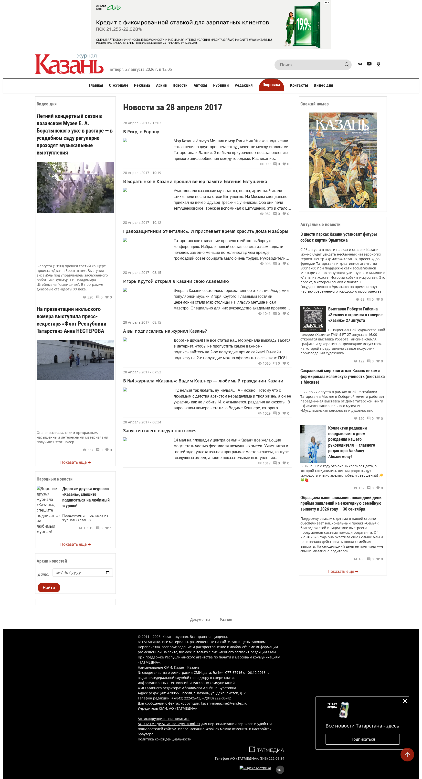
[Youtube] (369, 65)
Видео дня (323, 85)
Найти (49, 587)
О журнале (118, 85)
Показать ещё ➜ (75, 462)
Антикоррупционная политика (164, 718)
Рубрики (221, 85)
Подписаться (362, 739)
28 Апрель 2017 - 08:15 (142, 272)
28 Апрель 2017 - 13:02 (142, 123)
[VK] (360, 65)
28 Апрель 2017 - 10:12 (142, 222)
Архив (161, 85)
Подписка (271, 84)
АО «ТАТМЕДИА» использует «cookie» (169, 723)
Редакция (244, 85)
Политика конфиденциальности (164, 739)
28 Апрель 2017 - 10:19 (142, 172)
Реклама (142, 85)
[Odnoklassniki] (378, 65)
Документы (200, 619)
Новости (180, 85)
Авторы (200, 85)
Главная (96, 85)
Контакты (299, 85)
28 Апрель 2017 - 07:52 (142, 372)
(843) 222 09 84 (272, 758)
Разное (226, 619)
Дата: (43, 574)
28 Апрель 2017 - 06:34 (142, 422)
